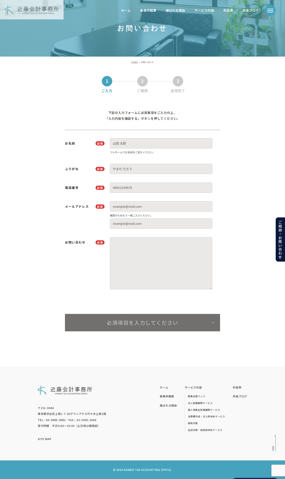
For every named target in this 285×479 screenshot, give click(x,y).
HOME (134, 62)
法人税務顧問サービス (200, 403)
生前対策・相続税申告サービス (205, 430)
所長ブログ (251, 10)
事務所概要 (148, 10)
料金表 (228, 10)
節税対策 (193, 423)
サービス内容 (204, 10)
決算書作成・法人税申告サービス (206, 416)
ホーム (126, 10)
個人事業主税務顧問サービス (204, 409)
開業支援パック (196, 396)
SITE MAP (44, 439)
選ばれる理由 (175, 10)
